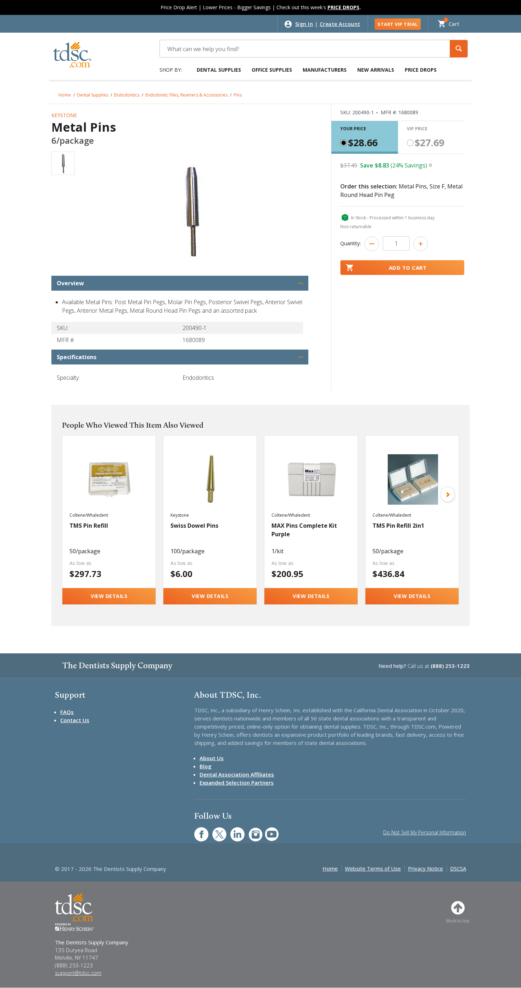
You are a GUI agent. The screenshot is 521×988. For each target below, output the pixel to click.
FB (197, 830)
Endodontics (126, 95)
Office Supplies (272, 69)
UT (268, 830)
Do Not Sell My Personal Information (424, 832)
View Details (109, 596)
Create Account (340, 24)
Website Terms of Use (373, 868)
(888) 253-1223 (450, 665)
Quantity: (350, 243)
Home (64, 95)
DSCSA (458, 868)
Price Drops (421, 69)
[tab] (364, 137)
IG (250, 830)
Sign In (304, 24)
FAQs (67, 711)
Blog (206, 766)
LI (232, 830)
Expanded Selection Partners (237, 782)
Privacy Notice (425, 868)
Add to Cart (408, 267)
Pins (238, 95)
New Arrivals (375, 69)
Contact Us (74, 720)
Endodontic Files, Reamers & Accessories (186, 95)
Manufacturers (325, 69)
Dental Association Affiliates (237, 774)
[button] (458, 48)
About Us (212, 758)
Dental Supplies (219, 69)
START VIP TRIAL (397, 24)
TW (215, 830)
